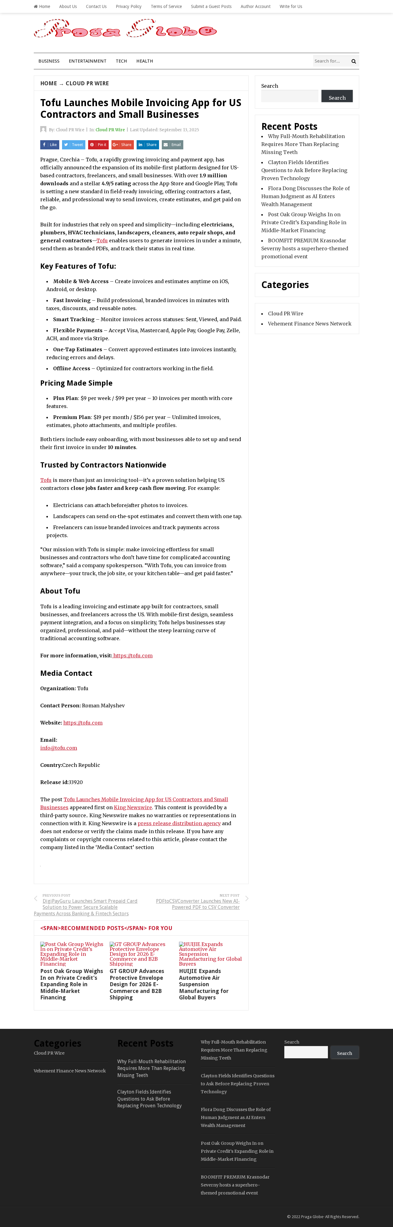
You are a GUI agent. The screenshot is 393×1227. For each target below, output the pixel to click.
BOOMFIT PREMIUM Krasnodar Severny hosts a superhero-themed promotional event (304, 248)
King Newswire (133, 807)
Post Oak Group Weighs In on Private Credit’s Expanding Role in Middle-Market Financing (71, 984)
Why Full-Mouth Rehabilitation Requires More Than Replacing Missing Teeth (303, 144)
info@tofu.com (58, 748)
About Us (68, 6)
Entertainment (88, 61)
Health (144, 61)
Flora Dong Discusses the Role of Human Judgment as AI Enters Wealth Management (305, 196)
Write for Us (291, 6)
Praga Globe (312, 1216)
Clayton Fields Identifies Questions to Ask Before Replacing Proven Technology (304, 170)
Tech (121, 61)
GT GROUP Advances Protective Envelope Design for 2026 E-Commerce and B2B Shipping (137, 984)
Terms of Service (166, 6)
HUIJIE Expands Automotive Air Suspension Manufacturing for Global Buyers (204, 984)
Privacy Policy (129, 6)
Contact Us (96, 6)
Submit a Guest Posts (211, 6)
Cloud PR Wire (87, 83)
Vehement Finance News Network (310, 324)
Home (44, 6)
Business (49, 61)
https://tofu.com (83, 723)
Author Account (255, 6)
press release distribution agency (179, 823)
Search (269, 86)
